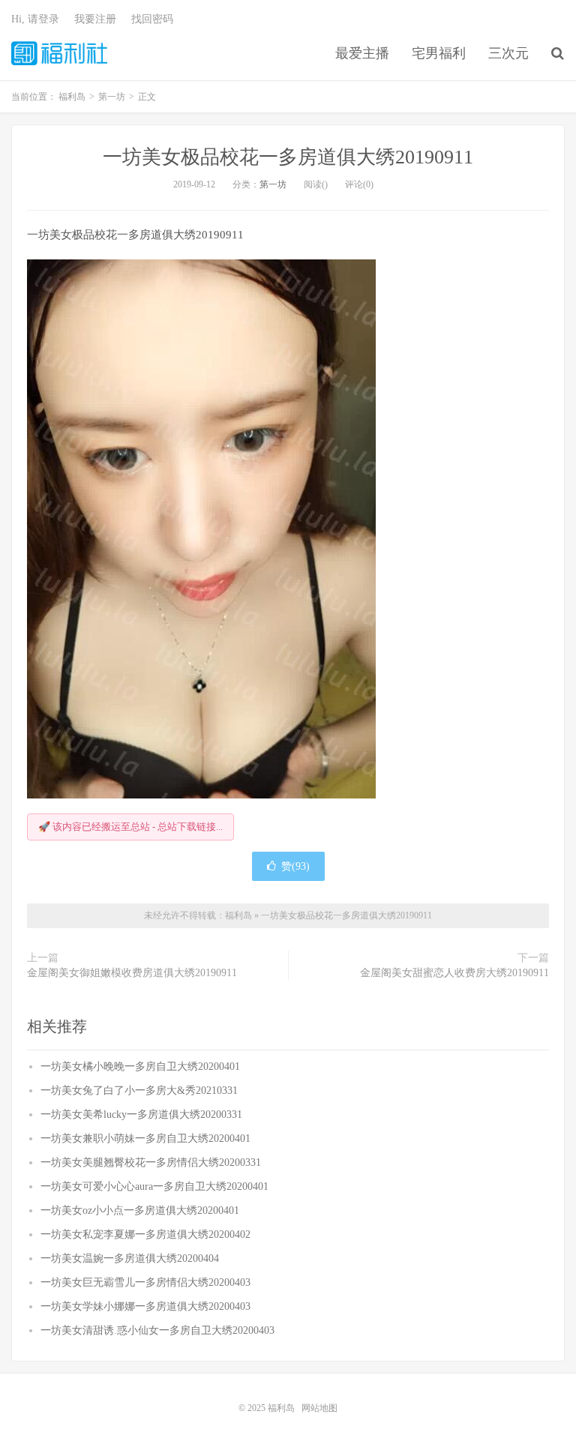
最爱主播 (362, 53)
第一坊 (273, 184)
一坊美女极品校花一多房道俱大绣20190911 (288, 157)
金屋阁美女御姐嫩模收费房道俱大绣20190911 (132, 972)
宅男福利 (439, 53)
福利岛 (59, 53)
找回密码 (152, 19)
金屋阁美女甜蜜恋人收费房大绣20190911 (454, 972)
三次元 (508, 53)
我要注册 (95, 19)
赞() (295, 866)
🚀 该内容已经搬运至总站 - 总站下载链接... (130, 826)
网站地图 (320, 1408)
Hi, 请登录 (35, 19)
